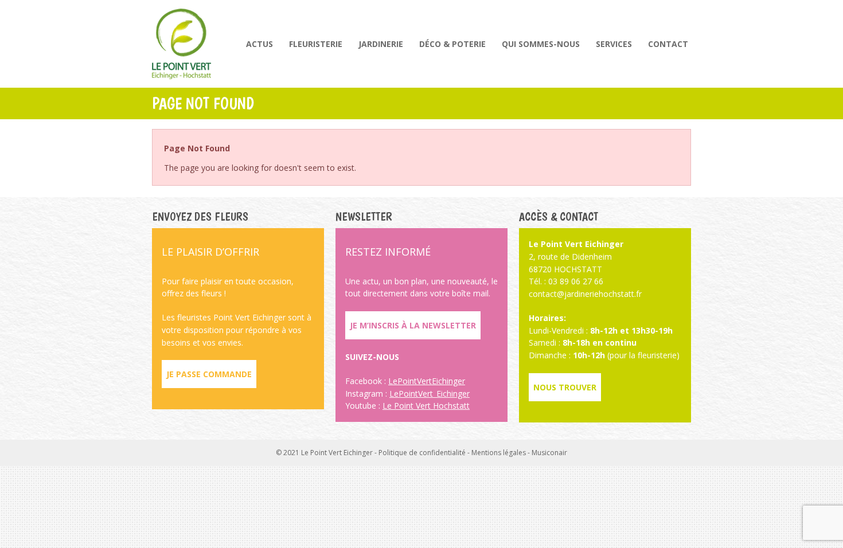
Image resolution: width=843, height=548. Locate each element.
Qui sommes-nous (541, 43)
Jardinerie (380, 43)
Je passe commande (209, 374)
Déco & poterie (452, 43)
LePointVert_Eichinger (429, 393)
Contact (668, 43)
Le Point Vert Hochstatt (426, 405)
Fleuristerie (315, 43)
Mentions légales (498, 452)
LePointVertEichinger (426, 380)
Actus (259, 43)
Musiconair (549, 452)
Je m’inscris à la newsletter (413, 325)
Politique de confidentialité (422, 452)
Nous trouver (564, 387)
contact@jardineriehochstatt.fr (585, 293)
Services (614, 43)
